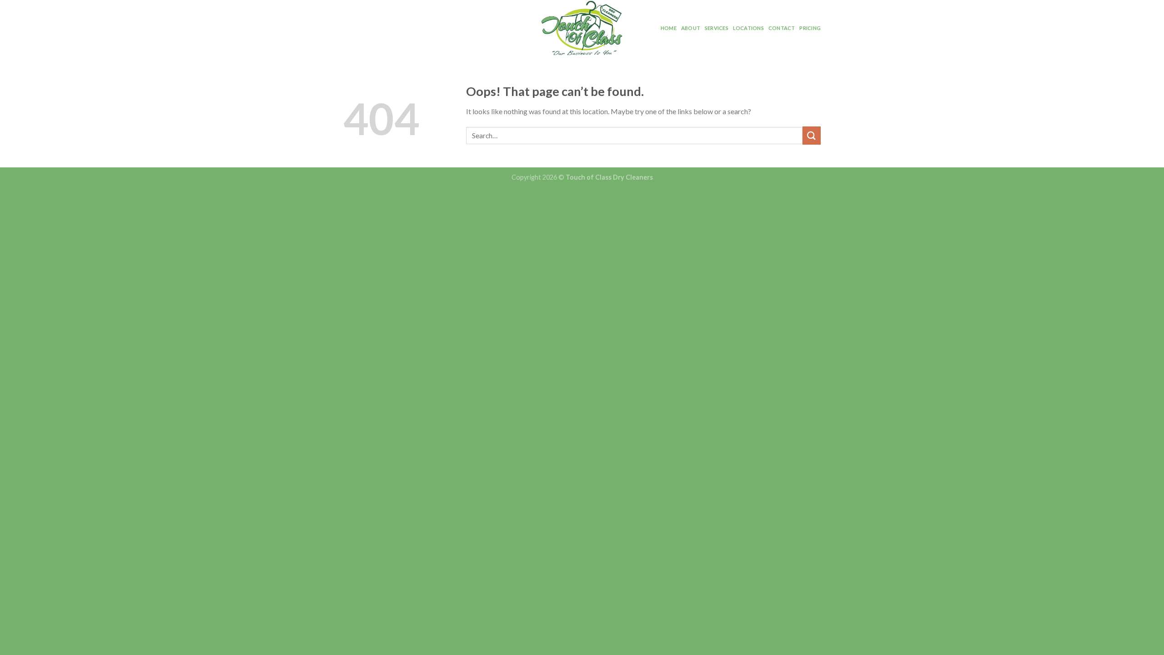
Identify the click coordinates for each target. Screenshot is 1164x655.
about (690, 28)
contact (781, 28)
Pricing (810, 28)
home (669, 28)
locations (748, 28)
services (716, 28)
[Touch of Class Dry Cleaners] (582, 28)
